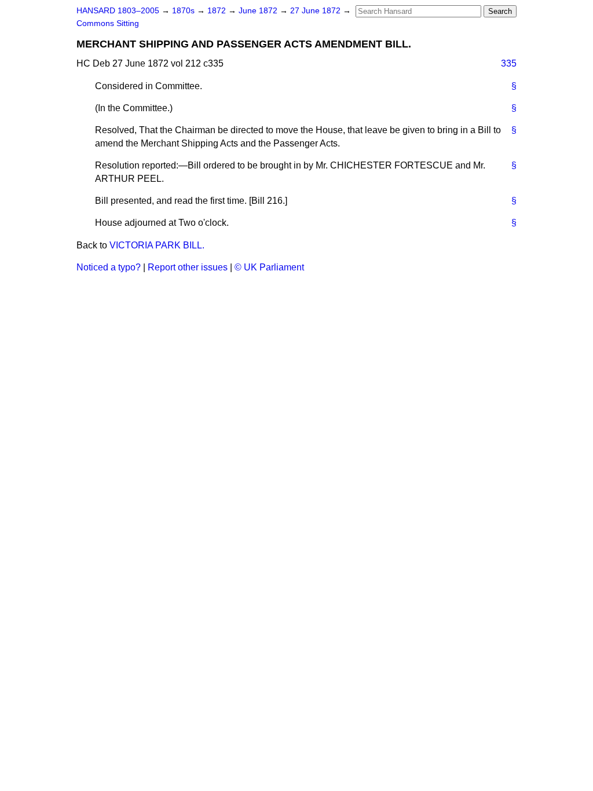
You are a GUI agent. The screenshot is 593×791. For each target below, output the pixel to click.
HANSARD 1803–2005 (117, 10)
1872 (217, 10)
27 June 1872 (316, 10)
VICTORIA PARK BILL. (156, 245)
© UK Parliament (269, 267)
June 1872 (259, 10)
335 (509, 63)
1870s (184, 10)
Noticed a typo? (108, 267)
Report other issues (188, 267)
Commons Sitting (107, 23)
